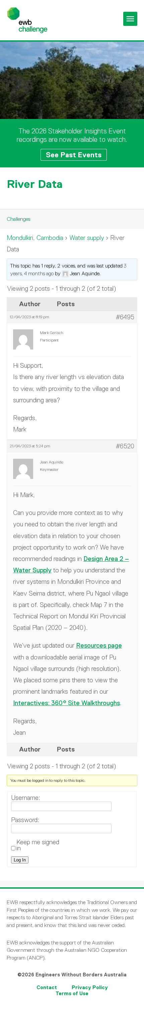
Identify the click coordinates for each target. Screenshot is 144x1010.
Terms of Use (72, 993)
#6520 (125, 446)
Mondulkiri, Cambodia (35, 237)
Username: (25, 798)
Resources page (99, 645)
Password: (25, 820)
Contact (47, 987)
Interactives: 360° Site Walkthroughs (66, 702)
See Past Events (73, 155)
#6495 (125, 317)
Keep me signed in (37, 845)
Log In (20, 859)
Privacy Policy (90, 987)
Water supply (86, 237)
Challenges (18, 219)
